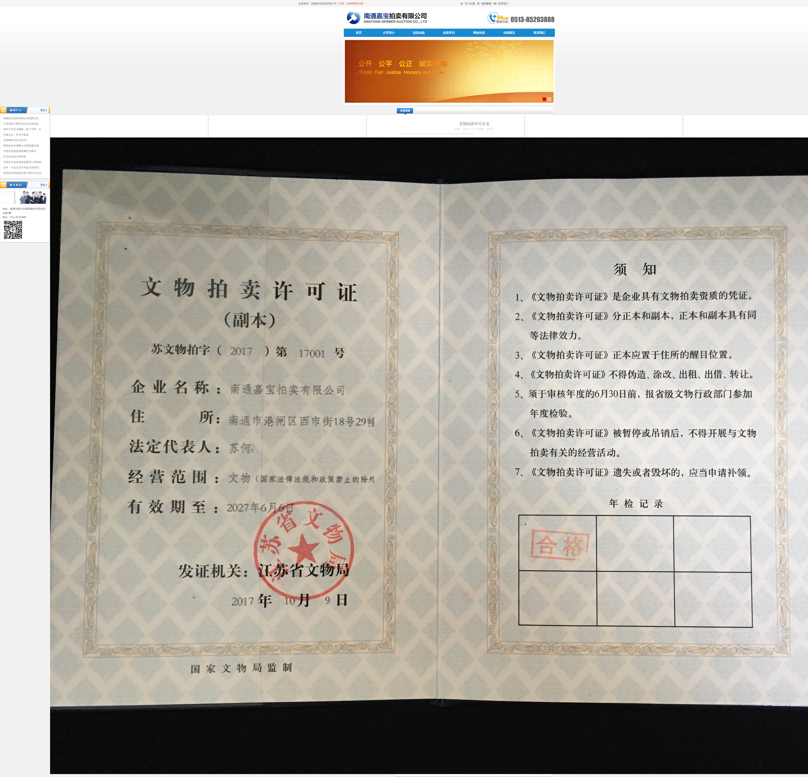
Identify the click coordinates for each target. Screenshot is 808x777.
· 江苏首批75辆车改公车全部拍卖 (20, 123)
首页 (359, 32)
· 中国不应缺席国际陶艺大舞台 (19, 151)
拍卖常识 (449, 32)
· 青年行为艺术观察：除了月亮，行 (21, 129)
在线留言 (509, 32)
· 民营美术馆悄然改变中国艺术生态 (21, 173)
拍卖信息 (419, 32)
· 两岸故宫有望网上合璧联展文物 (20, 145)
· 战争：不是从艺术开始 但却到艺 (20, 167)
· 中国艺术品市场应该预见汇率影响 (21, 162)
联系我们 (503, 3)
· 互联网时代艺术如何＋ (15, 140)
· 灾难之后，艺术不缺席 (15, 134)
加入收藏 (470, 3)
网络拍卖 (479, 32)
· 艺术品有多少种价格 (14, 156)
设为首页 (486, 3)
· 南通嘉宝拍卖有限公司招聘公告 (20, 118)
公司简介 (389, 32)
